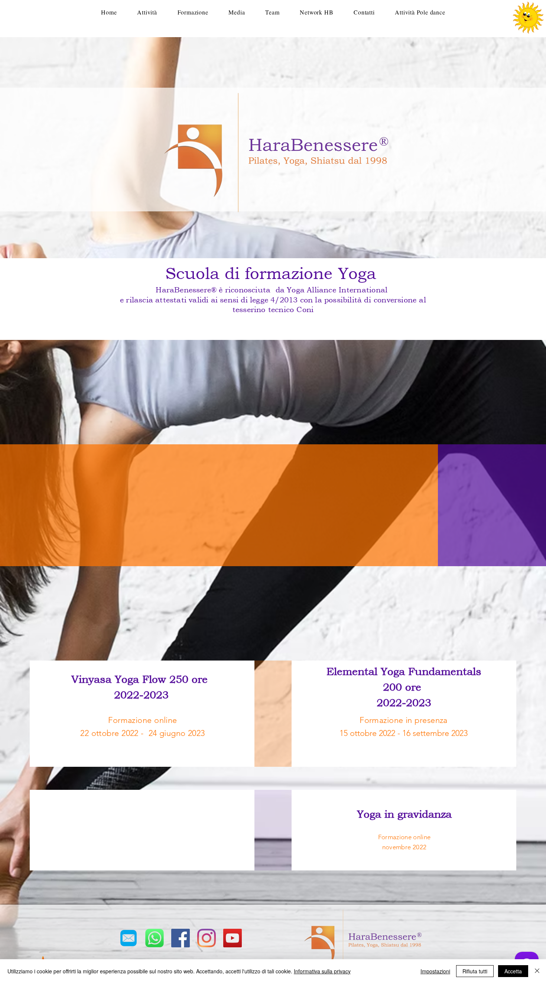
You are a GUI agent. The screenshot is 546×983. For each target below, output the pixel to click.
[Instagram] (206, 938)
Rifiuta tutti (474, 971)
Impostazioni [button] (435, 971)
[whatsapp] (154, 938)
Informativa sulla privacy (322, 971)
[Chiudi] (537, 971)
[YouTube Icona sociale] (232, 938)
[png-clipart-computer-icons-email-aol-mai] (128, 938)
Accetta (513, 971)
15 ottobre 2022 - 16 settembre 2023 (403, 733)
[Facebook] (180, 938)
